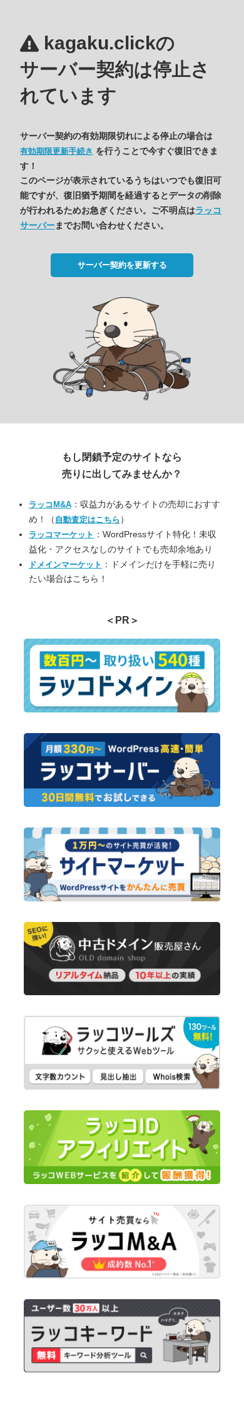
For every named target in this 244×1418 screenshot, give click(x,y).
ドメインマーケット (65, 564)
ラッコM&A (50, 504)
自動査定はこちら (87, 519)
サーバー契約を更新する (122, 265)
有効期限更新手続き (56, 151)
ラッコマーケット (61, 534)
